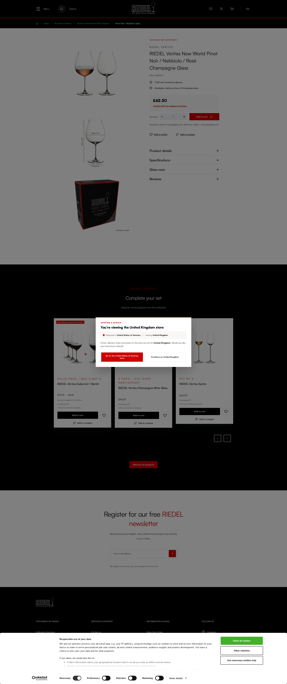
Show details (176, 678)
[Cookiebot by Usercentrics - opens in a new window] (40, 678)
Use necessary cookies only (241, 660)
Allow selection (242, 650)
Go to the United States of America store (122, 357)
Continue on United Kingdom (165, 357)
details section (161, 670)
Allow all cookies (242, 640)
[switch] (106, 678)
